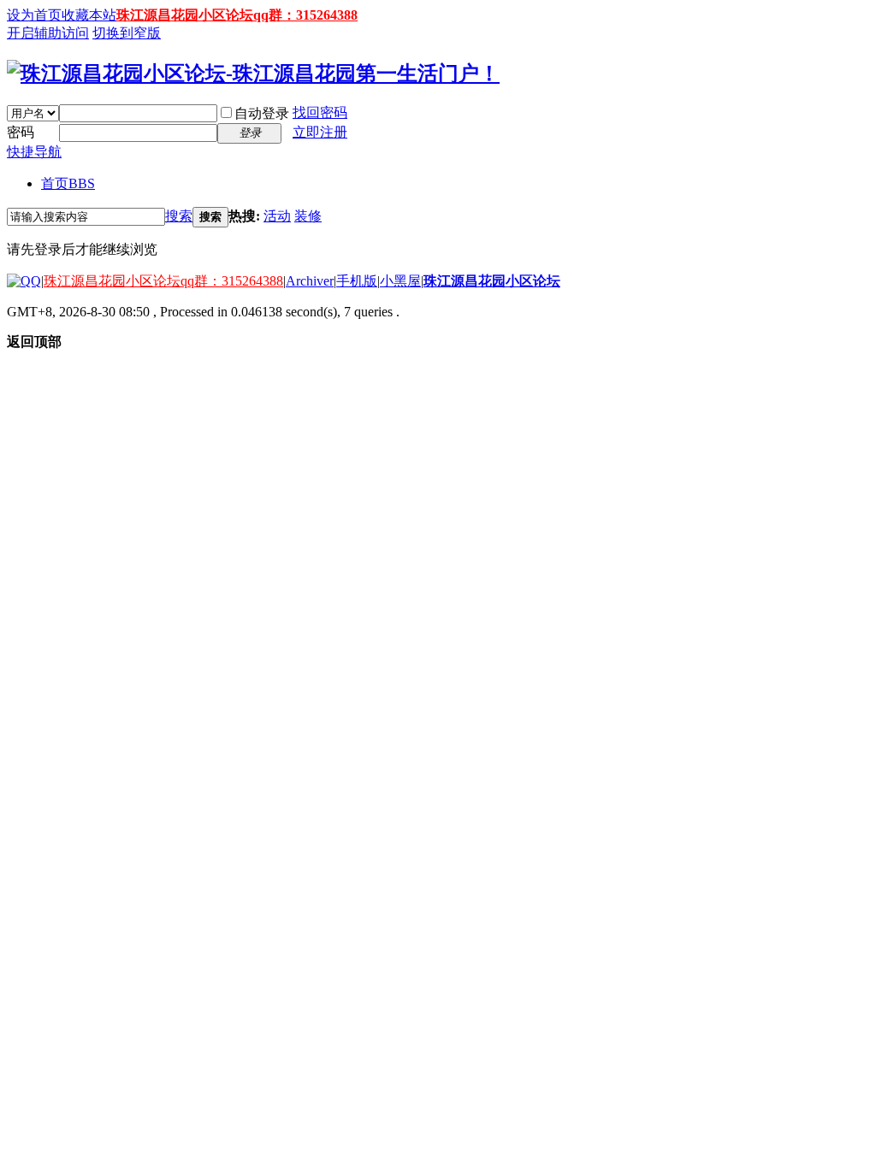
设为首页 (34, 15)
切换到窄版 (126, 33)
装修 (308, 216)
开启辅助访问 (48, 33)
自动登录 (261, 113)
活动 (277, 216)
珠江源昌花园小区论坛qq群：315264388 (237, 15)
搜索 (178, 216)
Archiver (310, 281)
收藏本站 (89, 15)
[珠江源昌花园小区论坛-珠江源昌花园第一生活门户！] (253, 73)
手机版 (356, 281)
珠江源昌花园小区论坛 (491, 281)
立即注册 (320, 132)
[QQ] (24, 281)
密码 (20, 132)
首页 (68, 183)
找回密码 (320, 112)
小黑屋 (400, 281)
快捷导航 (34, 152)
